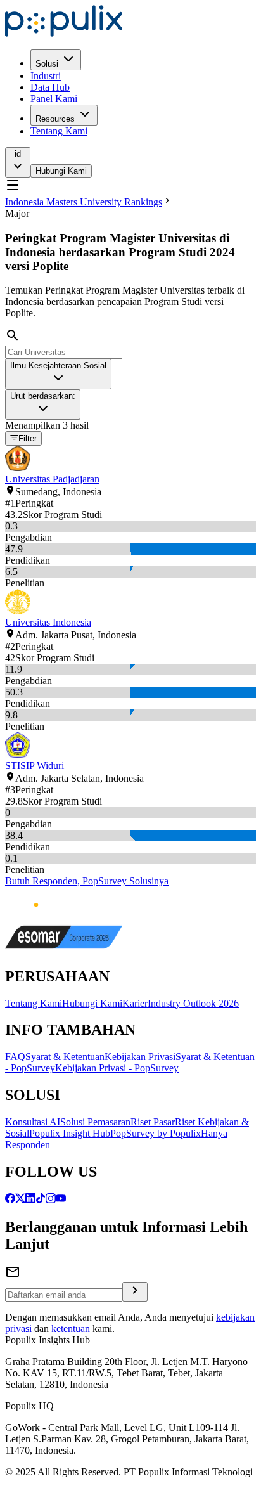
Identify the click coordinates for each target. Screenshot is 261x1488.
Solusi (46, 63)
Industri (45, 75)
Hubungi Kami (61, 171)
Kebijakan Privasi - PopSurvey (117, 1068)
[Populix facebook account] (10, 1199)
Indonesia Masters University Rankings (83, 202)
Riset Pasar (152, 1121)
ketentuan (70, 1328)
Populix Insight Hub (69, 1133)
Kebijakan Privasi (140, 1056)
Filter (27, 439)
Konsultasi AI (32, 1121)
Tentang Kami (58, 131)
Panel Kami (53, 98)
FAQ (15, 1056)
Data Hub (50, 87)
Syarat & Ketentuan (65, 1056)
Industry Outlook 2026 (193, 1003)
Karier (135, 1003)
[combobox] (58, 374)
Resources (55, 119)
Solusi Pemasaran (95, 1121)
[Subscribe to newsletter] (135, 1292)
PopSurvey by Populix (155, 1133)
